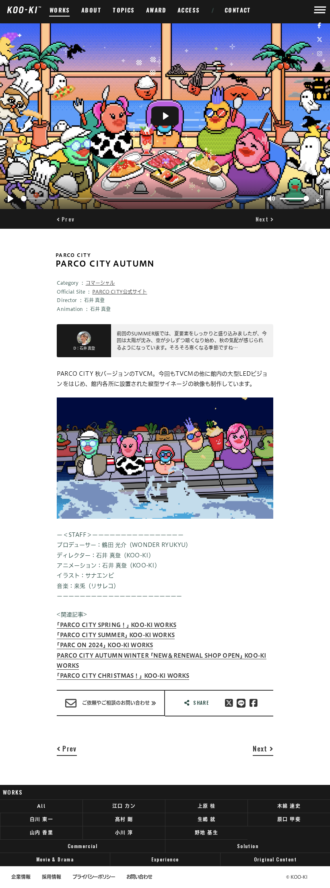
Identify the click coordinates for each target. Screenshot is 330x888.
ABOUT (91, 10)
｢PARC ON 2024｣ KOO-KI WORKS (105, 645)
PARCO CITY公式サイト (119, 291)
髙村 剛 (124, 819)
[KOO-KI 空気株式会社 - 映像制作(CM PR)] (24, 9)
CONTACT (238, 10)
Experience (165, 859)
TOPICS (124, 10)
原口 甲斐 (289, 819)
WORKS (60, 10)
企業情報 (21, 877)
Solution (247, 845)
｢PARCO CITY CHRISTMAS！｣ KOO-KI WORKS (123, 676)
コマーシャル (100, 282)
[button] (65, 219)
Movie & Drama (55, 859)
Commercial (82, 845)
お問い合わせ (139, 877)
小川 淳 (124, 832)
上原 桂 (207, 805)
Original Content (275, 859)
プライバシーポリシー (93, 877)
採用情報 (51, 877)
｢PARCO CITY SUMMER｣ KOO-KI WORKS (116, 635)
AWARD (156, 10)
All (41, 805)
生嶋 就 (207, 819)
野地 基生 (206, 832)
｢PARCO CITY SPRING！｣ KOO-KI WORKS (116, 625)
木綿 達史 (289, 805)
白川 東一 (41, 819)
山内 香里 (41, 832)
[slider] (141, 199)
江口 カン (124, 805)
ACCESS (188, 10)
